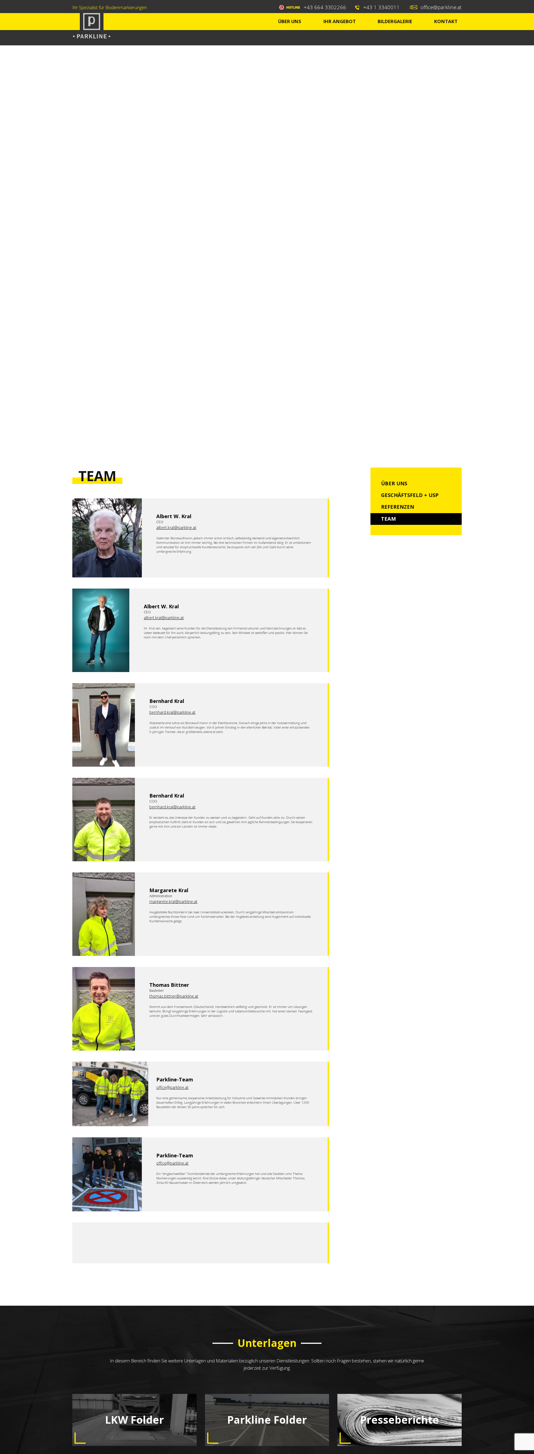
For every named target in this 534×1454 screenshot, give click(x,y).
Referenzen (397, 506)
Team (388, 518)
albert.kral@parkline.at (176, 527)
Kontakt (446, 21)
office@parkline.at (441, 7)
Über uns (289, 21)
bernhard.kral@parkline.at (172, 712)
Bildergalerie (395, 21)
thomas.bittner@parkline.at (173, 996)
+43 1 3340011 (381, 7)
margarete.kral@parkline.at (173, 901)
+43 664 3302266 (325, 7)
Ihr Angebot (339, 21)
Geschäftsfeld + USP (410, 495)
